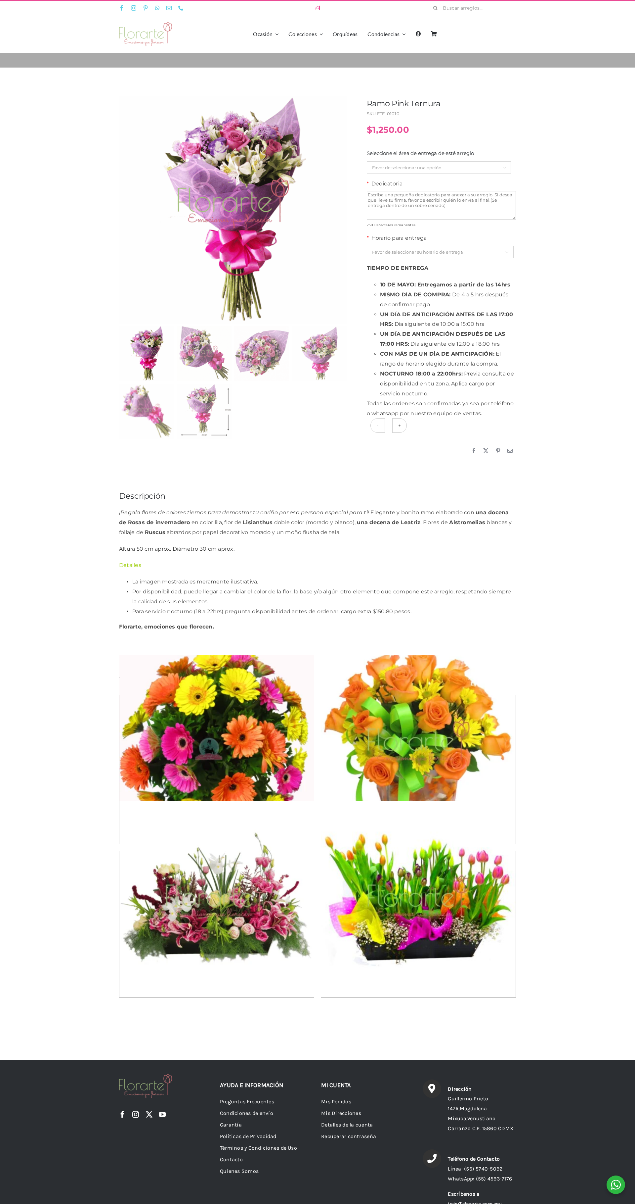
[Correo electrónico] (510, 451)
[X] (486, 451)
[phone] (181, 8)
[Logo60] (145, 24)
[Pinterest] (498, 451)
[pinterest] (145, 8)
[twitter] (149, 1114)
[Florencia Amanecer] (418, 742)
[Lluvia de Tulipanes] (418, 898)
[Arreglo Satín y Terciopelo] (216, 898)
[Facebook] (474, 451)
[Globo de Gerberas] (216, 743)
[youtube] (162, 1114)
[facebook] (121, 8)
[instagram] (133, 8)
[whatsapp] (157, 8)
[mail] (169, 8)
